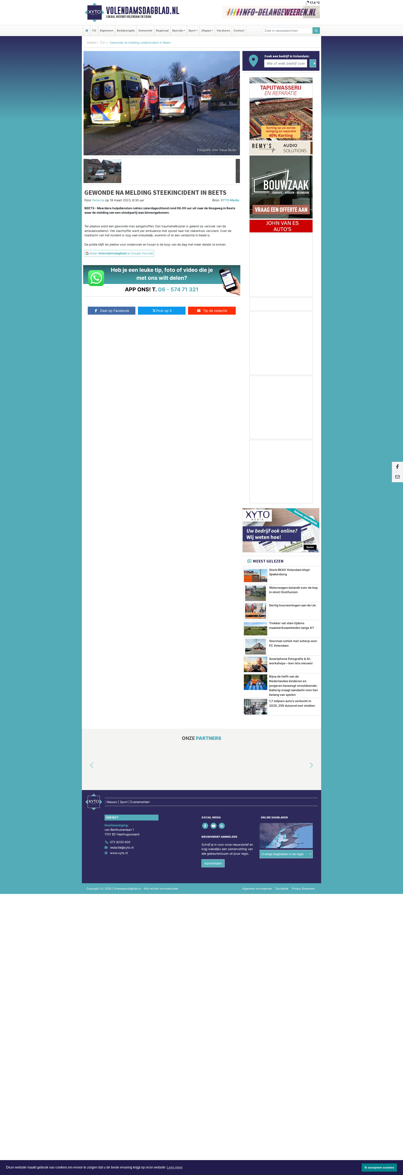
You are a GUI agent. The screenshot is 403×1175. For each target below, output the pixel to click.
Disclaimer (281, 888)
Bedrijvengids (126, 30)
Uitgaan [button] (206, 30)
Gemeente (145, 30)
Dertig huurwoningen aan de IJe (292, 605)
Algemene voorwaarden (257, 888)
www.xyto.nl (119, 853)
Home (91, 42)
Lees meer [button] (175, 1167)
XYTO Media (230, 200)
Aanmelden (213, 863)
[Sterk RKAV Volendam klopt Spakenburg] (255, 576)
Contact (239, 30)
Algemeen (106, 30)
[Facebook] (206, 825)
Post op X (164, 311)
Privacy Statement (303, 888)
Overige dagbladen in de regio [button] (283, 854)
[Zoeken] (316, 30)
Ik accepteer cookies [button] (379, 1167)
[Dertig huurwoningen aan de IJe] (255, 611)
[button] (86, 171)
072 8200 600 (120, 842)
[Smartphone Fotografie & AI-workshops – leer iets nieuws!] (255, 665)
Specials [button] (177, 30)
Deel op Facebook (114, 311)
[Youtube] (214, 825)
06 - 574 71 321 (178, 289)
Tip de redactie (215, 311)
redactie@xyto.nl (121, 847)
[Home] (86, 30)
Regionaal (162, 30)
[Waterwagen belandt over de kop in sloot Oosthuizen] (255, 593)
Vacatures (223, 30)
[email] (397, 477)
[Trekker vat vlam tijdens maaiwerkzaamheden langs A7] (255, 629)
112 (94, 30)
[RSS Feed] (222, 825)
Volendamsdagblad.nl (142, 10)
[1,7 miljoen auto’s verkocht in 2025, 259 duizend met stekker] (255, 707)
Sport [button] (192, 30)
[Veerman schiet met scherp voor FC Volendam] (255, 647)
